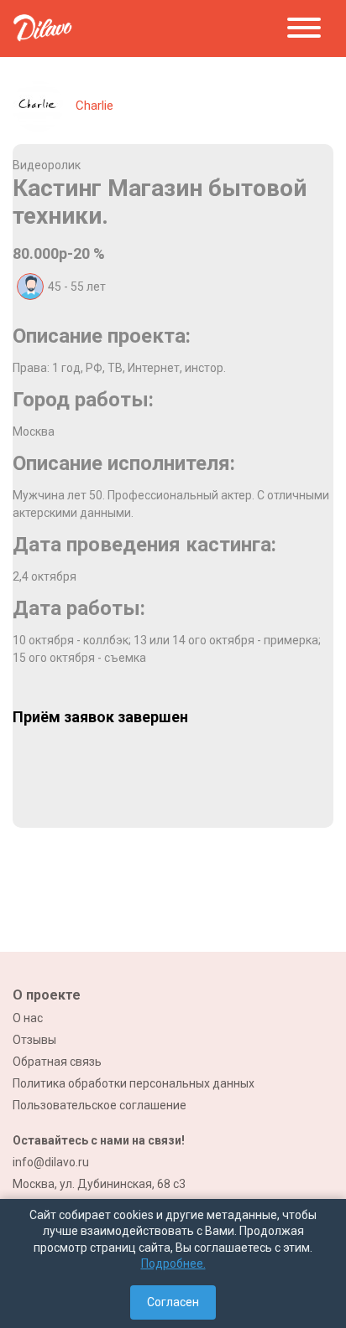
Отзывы (34, 1039)
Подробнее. (173, 1263)
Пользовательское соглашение (99, 1105)
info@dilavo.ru (51, 1162)
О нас (28, 1018)
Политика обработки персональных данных (133, 1083)
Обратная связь (57, 1061)
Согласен (173, 1302)
